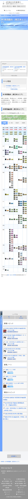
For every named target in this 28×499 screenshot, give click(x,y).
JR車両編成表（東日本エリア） (7, 68)
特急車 (17, 122)
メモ (5, 6)
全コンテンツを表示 (14, 13)
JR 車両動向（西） (21, 481)
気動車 (23, 122)
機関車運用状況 (21, 479)
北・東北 (11, 122)
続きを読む (14, 75)
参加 (15, 6)
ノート (21, 489)
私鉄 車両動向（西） (21, 483)
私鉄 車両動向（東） (8, 483)
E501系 (15, 133)
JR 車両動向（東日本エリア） (12, 15)
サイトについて (21, 494)
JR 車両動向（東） (8, 481)
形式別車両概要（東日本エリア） (20, 68)
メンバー (8, 492)
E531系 (11, 133)
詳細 (3, 473)
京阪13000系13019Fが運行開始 (14, 413)
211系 (25, 133)
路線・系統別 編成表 (21, 485)
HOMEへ (14, 456)
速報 (8, 487)
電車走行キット (21, 492)
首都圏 (4, 122)
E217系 (20, 133)
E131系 (6, 133)
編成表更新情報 (8, 489)
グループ (21, 487)
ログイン (10, 6)
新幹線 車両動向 (8, 485)
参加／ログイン (22, 6)
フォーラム (8, 479)
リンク (8, 494)
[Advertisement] (14, 45)
